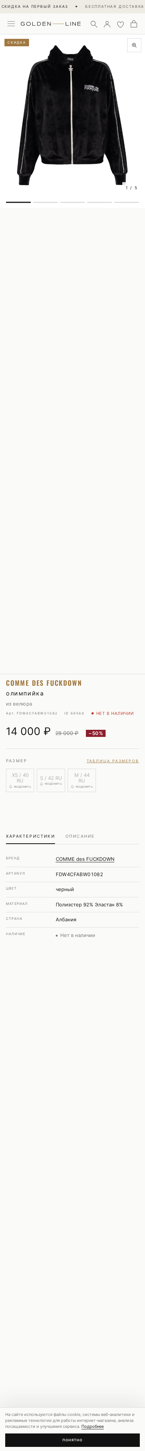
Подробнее (92, 1426)
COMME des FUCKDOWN (85, 859)
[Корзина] (134, 24)
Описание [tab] (80, 836)
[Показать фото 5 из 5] (126, 202)
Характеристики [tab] (30, 836)
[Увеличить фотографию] (134, 45)
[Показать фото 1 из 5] (18, 202)
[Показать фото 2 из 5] (45, 202)
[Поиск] (93, 24)
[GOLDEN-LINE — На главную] (51, 22)
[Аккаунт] (107, 24)
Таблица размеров (113, 761)
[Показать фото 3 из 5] (72, 202)
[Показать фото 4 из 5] (99, 202)
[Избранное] (120, 24)
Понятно (72, 1440)
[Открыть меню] (11, 24)
